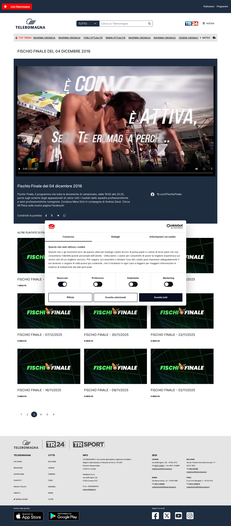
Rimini (50, 493)
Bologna (52, 461)
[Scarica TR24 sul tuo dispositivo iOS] (28, 516)
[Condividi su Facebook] (46, 215)
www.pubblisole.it (89, 489)
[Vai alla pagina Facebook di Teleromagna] (157, 518)
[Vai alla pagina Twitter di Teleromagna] (166, 515)
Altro (50, 499)
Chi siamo (18, 461)
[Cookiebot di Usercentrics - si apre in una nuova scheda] (169, 226)
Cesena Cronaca (189, 37)
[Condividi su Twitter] (52, 215)
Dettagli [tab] (115, 236)
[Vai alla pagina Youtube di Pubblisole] (178, 518)
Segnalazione (21, 499)
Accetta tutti (160, 297)
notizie (210, 23)
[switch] (97, 284)
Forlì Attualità (93, 37)
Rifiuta (70, 297)
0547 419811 (159, 466)
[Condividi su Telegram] (58, 215)
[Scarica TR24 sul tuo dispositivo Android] (63, 516)
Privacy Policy (20, 487)
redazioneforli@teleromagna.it (198, 487)
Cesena (51, 468)
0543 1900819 (194, 484)
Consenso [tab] (68, 236)
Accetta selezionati (115, 297)
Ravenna (51, 487)
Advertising (19, 474)
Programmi (222, 6)
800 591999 (193, 469)
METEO (206, 37)
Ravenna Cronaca (44, 37)
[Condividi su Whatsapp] (64, 215)
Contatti (18, 480)
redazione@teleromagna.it (162, 469)
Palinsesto (209, 6)
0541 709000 (160, 484)
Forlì (50, 480)
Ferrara (51, 474)
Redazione (18, 468)
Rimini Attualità (115, 37)
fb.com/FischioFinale (169, 194)
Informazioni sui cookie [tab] (163, 236)
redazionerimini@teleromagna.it (164, 487)
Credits (17, 493)
